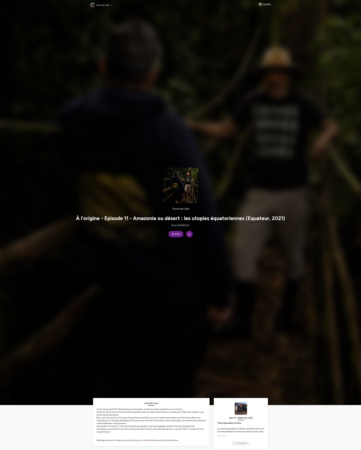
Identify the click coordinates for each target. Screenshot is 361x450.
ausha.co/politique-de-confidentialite (138, 440)
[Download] (189, 234)
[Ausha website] (264, 4)
